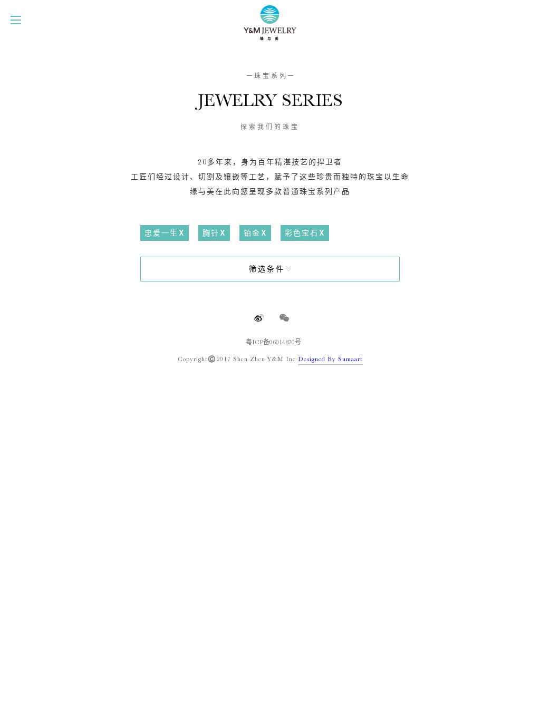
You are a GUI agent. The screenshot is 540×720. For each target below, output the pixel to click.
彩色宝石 (302, 233)
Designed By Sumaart (330, 359)
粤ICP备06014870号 (273, 342)
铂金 (252, 233)
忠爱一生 (161, 233)
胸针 (210, 233)
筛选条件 (267, 269)
